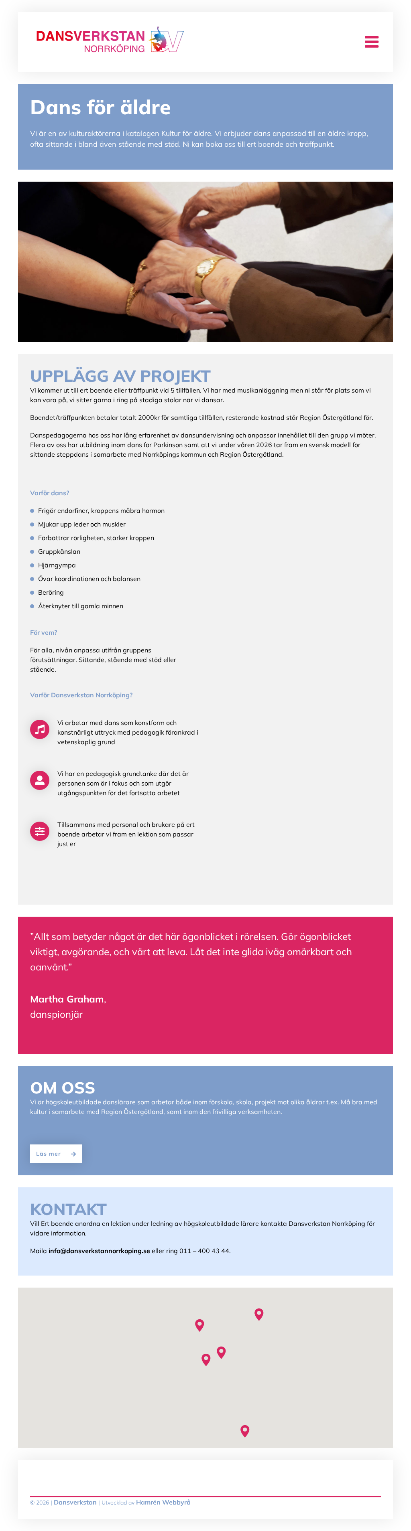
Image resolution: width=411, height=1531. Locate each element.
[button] (205, 1360)
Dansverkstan (75, 1502)
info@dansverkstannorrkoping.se (99, 1251)
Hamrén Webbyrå (163, 1502)
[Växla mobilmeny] (373, 42)
